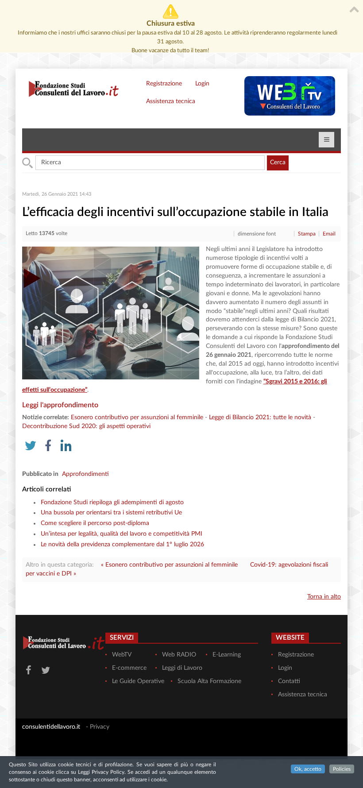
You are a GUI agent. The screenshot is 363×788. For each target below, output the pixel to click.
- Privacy (97, 727)
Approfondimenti (85, 474)
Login (202, 84)
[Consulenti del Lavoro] (71, 87)
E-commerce (129, 668)
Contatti (289, 681)
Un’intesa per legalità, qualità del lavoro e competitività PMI (121, 534)
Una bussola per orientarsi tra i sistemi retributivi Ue (111, 513)
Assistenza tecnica (170, 101)
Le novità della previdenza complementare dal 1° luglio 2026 (122, 544)
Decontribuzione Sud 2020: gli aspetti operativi (86, 426)
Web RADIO (179, 655)
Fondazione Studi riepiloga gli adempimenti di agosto (112, 502)
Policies (342, 769)
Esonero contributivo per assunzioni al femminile (137, 417)
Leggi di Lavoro (182, 668)
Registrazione (164, 84)
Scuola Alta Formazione (209, 681)
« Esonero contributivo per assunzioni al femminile (169, 565)
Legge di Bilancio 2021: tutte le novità (260, 417)
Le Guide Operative (138, 681)
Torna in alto (324, 597)
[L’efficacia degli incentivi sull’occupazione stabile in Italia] (110, 313)
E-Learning (226, 655)
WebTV (121, 655)
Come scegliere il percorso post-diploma (95, 523)
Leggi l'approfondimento (60, 405)
